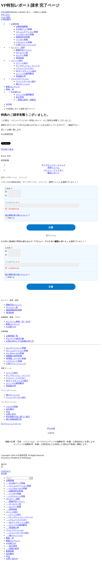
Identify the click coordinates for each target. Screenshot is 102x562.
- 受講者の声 (12, 528)
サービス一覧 (22, 53)
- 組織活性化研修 (14, 491)
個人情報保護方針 (14, 419)
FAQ (8, 412)
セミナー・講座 (18, 47)
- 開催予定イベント (15, 501)
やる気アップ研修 (24, 29)
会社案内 (10, 409)
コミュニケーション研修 (27, 32)
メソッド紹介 (17, 60)
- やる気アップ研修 (15, 483)
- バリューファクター (16, 520)
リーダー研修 (22, 39)
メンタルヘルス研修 (25, 34)
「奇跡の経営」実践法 (26, 100)
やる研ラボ (16, 92)
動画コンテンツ (13, 87)
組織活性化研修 (23, 37)
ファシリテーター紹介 (26, 81)
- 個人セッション (14, 535)
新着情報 (10, 551)
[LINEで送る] (7, 149)
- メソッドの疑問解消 (16, 525)
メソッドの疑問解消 (25, 73)
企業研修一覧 (12, 336)
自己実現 (20, 97)
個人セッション (23, 84)
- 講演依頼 (11, 509)
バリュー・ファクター (16, 378)
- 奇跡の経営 (12, 548)
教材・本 (10, 89)
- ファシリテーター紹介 (17, 533)
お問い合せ (11, 414)
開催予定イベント (24, 50)
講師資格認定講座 (14, 310)
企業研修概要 (22, 26)
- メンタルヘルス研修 (16, 488)
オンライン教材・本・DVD (18, 321)
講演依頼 (20, 58)
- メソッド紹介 (13, 514)
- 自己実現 (11, 546)
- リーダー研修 (13, 493)
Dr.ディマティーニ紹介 (26, 71)
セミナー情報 (22, 55)
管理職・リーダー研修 (16, 358)
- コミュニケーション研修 (18, 486)
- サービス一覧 (13, 504)
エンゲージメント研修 (16, 348)
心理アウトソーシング (26, 45)
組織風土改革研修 (14, 356)
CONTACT (6, 471)
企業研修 (15, 24)
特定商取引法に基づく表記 (18, 417)
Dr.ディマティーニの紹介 (17, 381)
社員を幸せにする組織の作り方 (20, 341)
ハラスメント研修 (24, 42)
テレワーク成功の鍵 (15, 338)
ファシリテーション (20, 79)
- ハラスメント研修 (15, 496)
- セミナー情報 (13, 507)
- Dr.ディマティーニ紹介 (17, 522)
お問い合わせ (12, 559)
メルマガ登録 (12, 406)
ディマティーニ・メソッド (28, 66)
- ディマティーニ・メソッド (19, 517)
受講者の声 (21, 76)
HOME (9, 104)
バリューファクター (25, 68)
